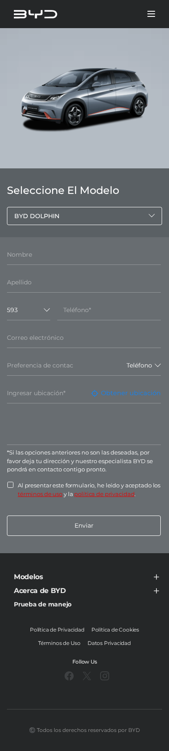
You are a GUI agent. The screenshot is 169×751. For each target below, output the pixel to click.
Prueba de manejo (43, 604)
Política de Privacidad (57, 629)
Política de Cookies (115, 629)
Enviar (84, 525)
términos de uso (40, 493)
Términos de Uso (59, 643)
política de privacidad (104, 493)
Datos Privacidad (109, 643)
